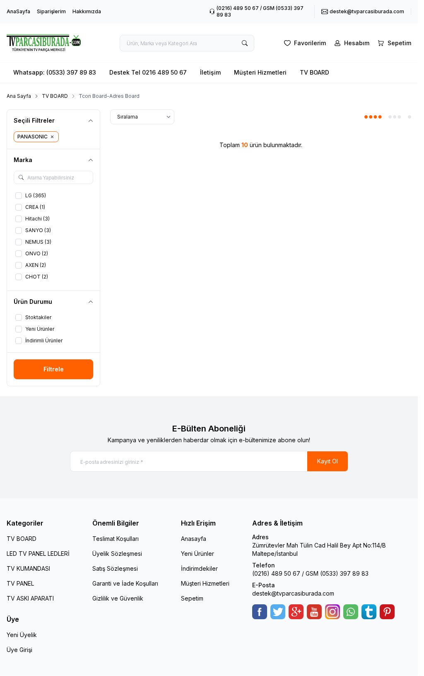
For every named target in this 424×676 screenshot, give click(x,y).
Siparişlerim (51, 11)
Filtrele (53, 369)
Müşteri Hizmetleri (260, 72)
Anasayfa (193, 538)
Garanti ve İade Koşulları (125, 583)
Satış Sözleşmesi (115, 568)
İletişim (210, 72)
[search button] (244, 43)
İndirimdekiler (199, 568)
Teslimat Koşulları (115, 538)
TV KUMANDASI (28, 568)
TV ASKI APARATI (30, 598)
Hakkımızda (86, 11)
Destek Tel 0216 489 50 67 (148, 72)
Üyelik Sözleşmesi (117, 553)
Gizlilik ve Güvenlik (117, 598)
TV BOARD (314, 72)
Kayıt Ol (327, 461)
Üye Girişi (19, 649)
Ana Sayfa (19, 96)
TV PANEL (20, 583)
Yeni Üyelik (22, 634)
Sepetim (192, 598)
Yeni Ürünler (197, 553)
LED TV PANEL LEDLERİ (38, 553)
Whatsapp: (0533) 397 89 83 (54, 72)
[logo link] (49, 43)
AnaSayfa (18, 11)
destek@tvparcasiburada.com (293, 593)
